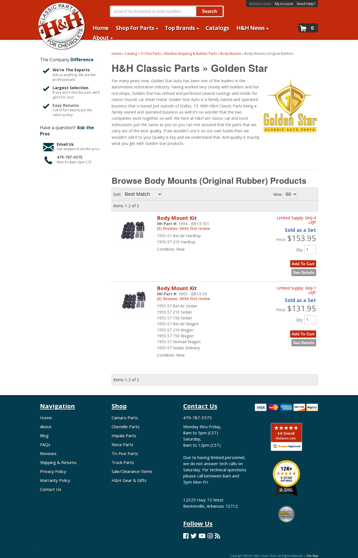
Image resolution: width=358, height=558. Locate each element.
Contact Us (50, 489)
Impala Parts (124, 435)
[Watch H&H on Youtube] (202, 536)
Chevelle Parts (126, 426)
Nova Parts (122, 444)
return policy (63, 115)
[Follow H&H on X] (193, 536)
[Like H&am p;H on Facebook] (186, 536)
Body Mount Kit (177, 218)
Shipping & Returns (58, 462)
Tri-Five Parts (125, 453)
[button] (167, 11)
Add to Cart (303, 264)
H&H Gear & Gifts (129, 480)
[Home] (58, 8)
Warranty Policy (55, 480)
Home (46, 417)
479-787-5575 (70, 157)
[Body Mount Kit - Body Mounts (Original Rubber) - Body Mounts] (134, 249)
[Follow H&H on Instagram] (210, 536)
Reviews (48, 453)
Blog (44, 435)
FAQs (45, 444)
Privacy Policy (53, 471)
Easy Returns (66, 105)
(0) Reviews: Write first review (183, 228)
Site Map (312, 556)
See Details (303, 272)
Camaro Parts (125, 417)
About (45, 426)
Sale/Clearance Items (132, 471)
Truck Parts (123, 462)
